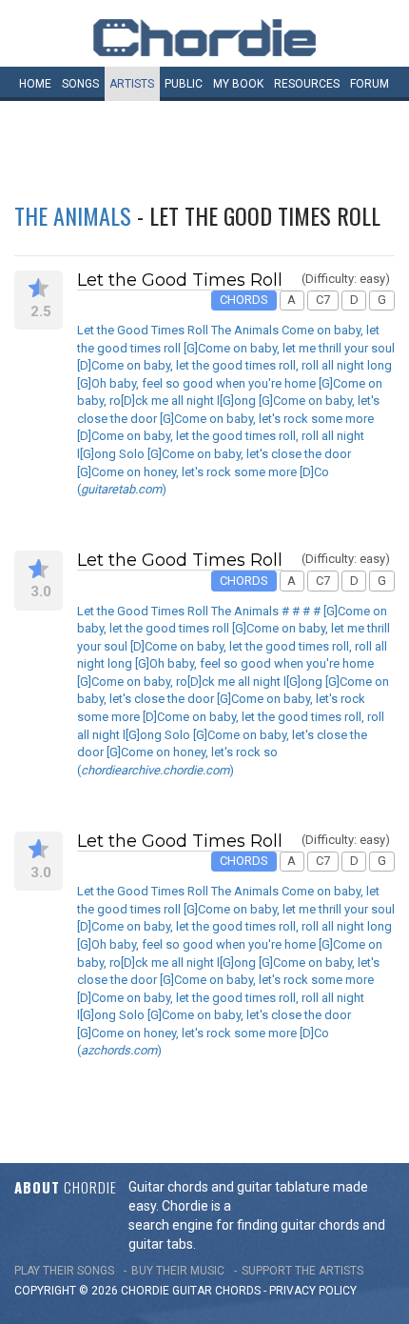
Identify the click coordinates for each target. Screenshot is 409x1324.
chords (238, 1290)
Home (35, 83)
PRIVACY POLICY (313, 1290)
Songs (80, 83)
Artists (131, 83)
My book (238, 83)
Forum (369, 83)
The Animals (72, 215)
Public (184, 83)
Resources (307, 83)
